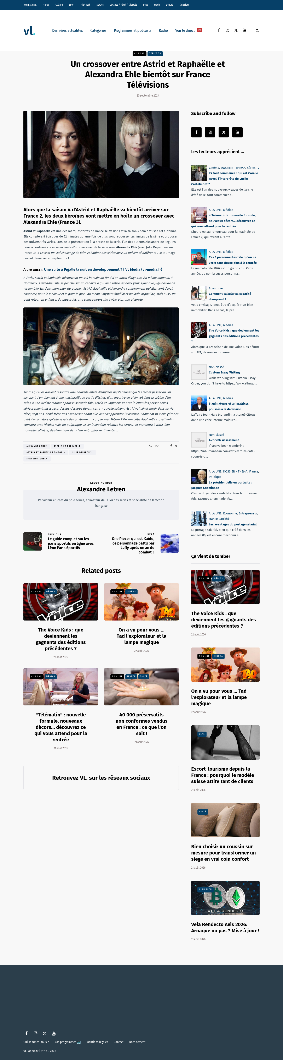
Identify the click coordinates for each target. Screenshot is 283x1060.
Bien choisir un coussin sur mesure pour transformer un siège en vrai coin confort (223, 853)
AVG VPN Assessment (224, 440)
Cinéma (131, 591)
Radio (163, 30)
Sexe (202, 734)
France (46, 4)
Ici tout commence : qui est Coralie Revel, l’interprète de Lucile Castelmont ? (224, 178)
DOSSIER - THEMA (233, 168)
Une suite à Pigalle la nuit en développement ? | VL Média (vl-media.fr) (103, 269)
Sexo (145, 4)
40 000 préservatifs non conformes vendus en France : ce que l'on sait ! (142, 724)
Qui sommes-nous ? (36, 1042)
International (29, 4)
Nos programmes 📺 (67, 1042)
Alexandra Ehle (37, 446)
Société (224, 519)
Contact (118, 1042)
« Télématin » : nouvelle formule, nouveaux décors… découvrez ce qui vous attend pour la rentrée (223, 220)
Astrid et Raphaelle (67, 446)
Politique (215, 477)
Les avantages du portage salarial (232, 524)
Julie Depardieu (82, 452)
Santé (144, 676)
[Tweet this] (176, 446)
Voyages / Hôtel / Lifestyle (123, 4)
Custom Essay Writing (224, 372)
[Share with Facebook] (171, 446)
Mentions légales (97, 1042)
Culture (59, 4)
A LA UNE (139, 53)
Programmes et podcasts (132, 30)
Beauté (169, 4)
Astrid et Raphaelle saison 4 (46, 452)
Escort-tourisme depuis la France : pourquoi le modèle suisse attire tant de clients (222, 775)
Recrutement (137, 1042)
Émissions (184, 4)
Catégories (98, 30)
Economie (216, 288)
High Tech (85, 4)
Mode (157, 4)
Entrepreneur (248, 513)
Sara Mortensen (37, 459)
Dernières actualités (67, 30)
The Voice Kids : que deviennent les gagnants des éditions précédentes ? (225, 336)
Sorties (100, 4)
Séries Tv (155, 53)
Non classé (216, 367)
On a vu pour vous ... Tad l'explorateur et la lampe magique (141, 636)
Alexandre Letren (101, 489)
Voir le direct (188, 30)
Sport (71, 4)
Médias (50, 591)
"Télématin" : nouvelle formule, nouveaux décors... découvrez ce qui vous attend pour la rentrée (60, 727)
